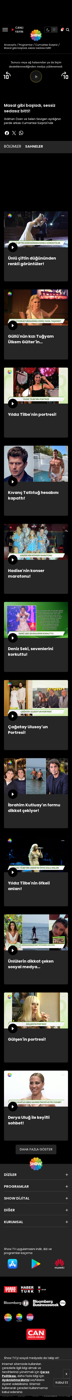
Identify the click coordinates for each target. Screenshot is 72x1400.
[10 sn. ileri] (65, 75)
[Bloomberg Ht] (16, 1303)
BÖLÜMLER (12, 146)
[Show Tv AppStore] (12, 1264)
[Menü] (5, 29)
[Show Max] (30, 1317)
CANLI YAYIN (18, 30)
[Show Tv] (36, 35)
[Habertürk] (10, 1289)
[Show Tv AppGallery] (59, 1264)
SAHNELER (34, 146)
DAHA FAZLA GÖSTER (36, 1149)
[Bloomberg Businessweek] (49, 1303)
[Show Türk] (19, 1317)
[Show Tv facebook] (7, 133)
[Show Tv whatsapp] (21, 133)
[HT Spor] (42, 1289)
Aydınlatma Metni (15, 1380)
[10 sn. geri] (7, 75)
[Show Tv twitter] (14, 133)
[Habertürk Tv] (27, 1289)
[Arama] (68, 30)
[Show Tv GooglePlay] (35, 1264)
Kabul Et (61, 1382)
